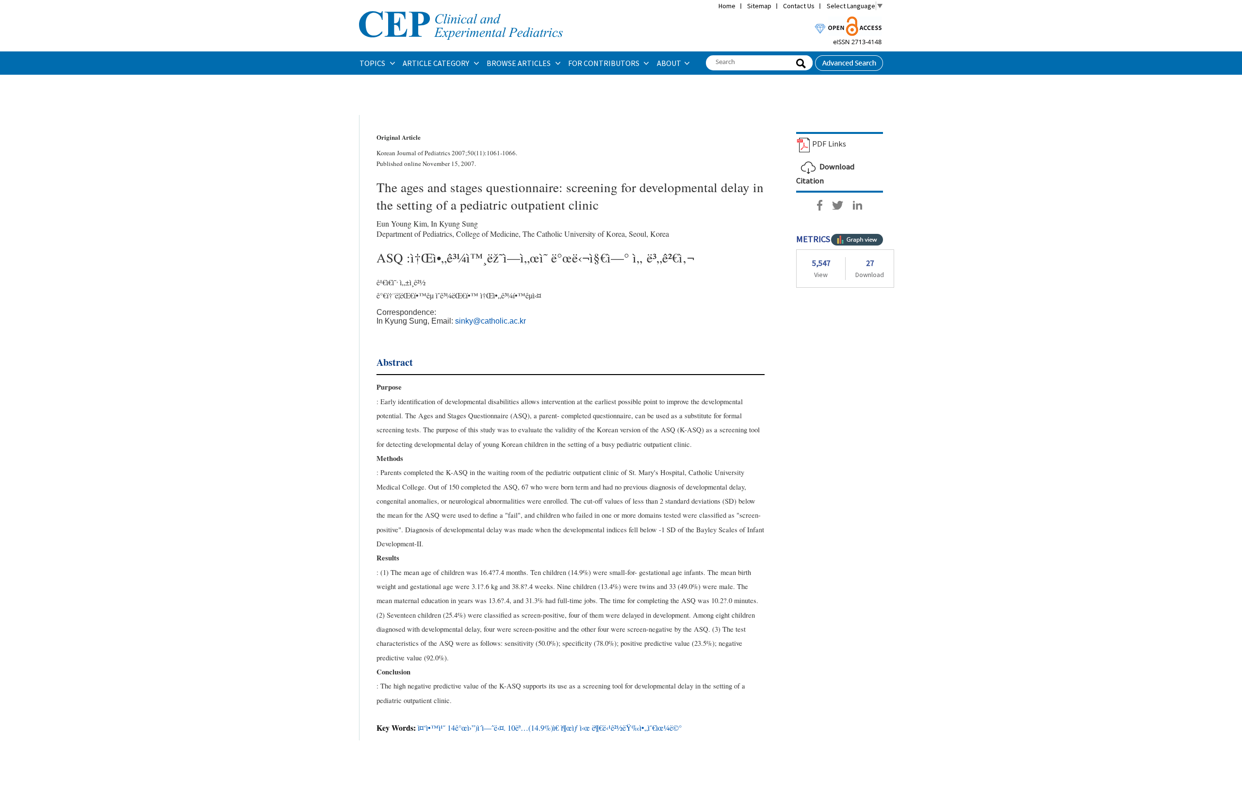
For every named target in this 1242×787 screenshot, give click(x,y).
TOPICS (373, 63)
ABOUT (669, 63)
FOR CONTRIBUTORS (604, 63)
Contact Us (799, 5)
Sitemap (759, 5)
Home (727, 5)
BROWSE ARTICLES (519, 63)
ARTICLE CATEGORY (437, 63)
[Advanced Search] (849, 60)
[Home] (461, 10)
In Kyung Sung (454, 223)
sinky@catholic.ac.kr (490, 321)
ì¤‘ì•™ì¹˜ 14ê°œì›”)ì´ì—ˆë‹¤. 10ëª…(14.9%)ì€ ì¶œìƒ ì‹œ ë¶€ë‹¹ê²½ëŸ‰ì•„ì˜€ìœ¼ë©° (550, 727)
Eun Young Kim (401, 223)
